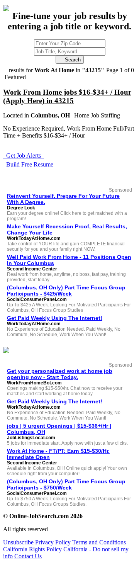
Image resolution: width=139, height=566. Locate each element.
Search (70, 60)
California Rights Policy (32, 549)
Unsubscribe (18, 542)
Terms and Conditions (99, 542)
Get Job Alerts (23, 155)
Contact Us (28, 556)
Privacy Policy (53, 542)
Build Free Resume (29, 164)
